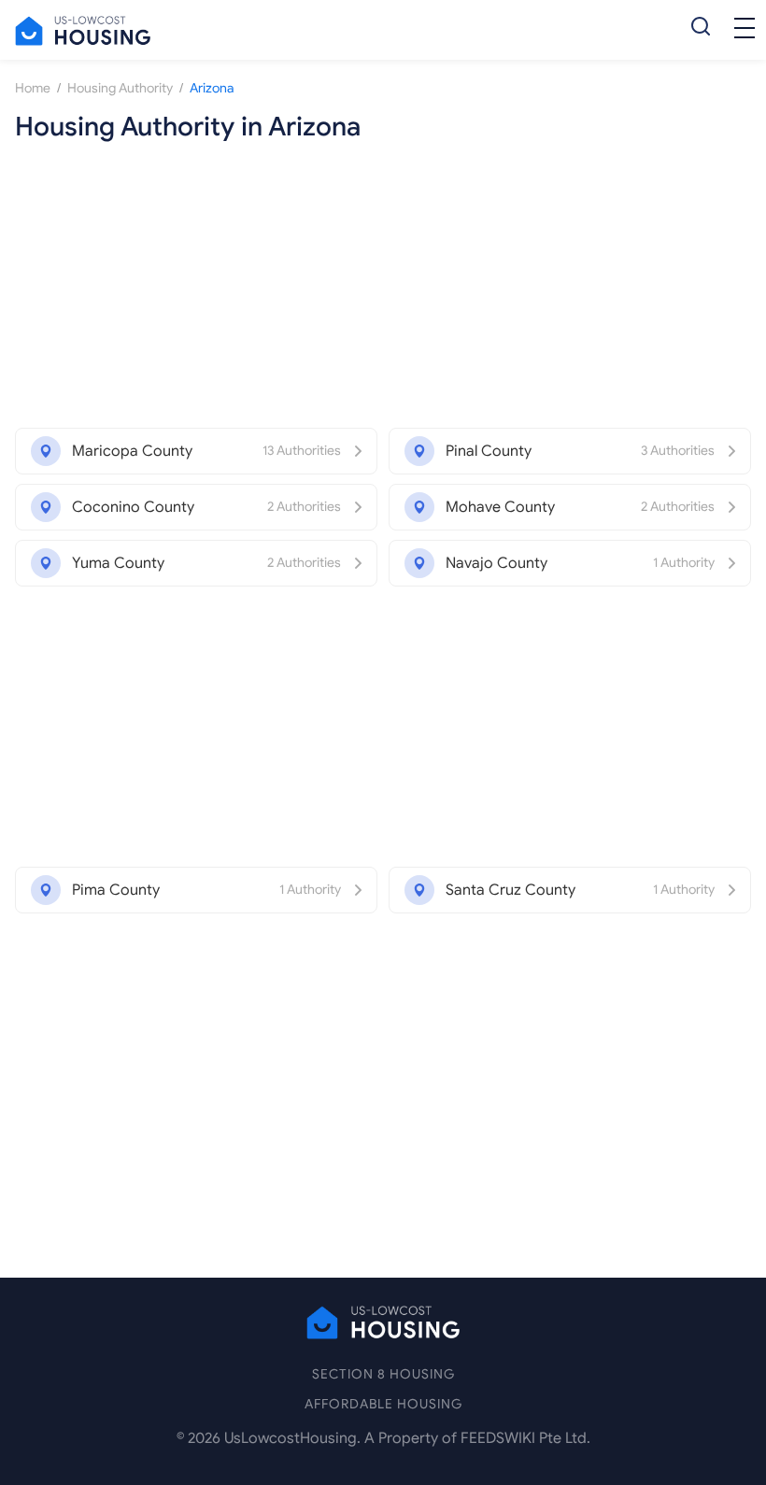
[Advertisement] (383, 287)
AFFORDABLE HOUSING (383, 1404)
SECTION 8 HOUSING (383, 1374)
